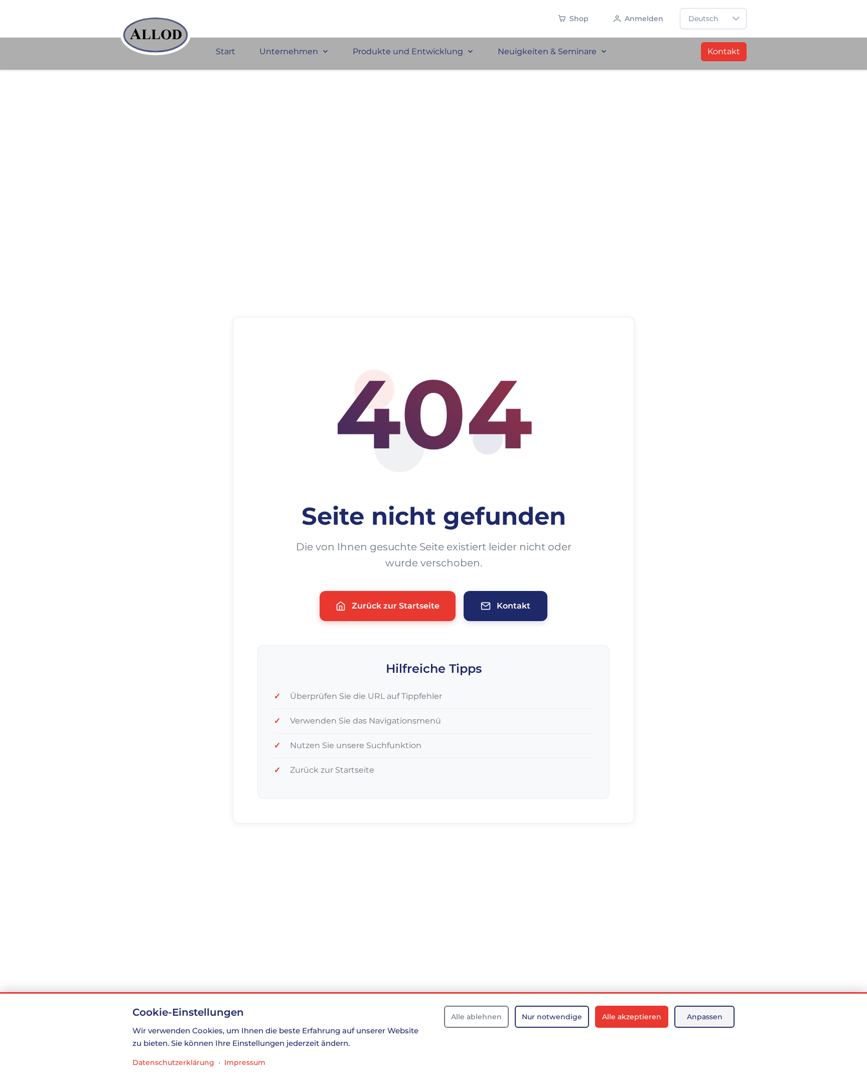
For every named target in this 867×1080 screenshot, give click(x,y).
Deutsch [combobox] (703, 18)
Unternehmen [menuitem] (288, 51)
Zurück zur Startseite (396, 606)
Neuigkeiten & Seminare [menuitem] (547, 51)
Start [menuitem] (225, 51)
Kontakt (723, 51)
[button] (736, 19)
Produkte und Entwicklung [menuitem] (408, 51)
